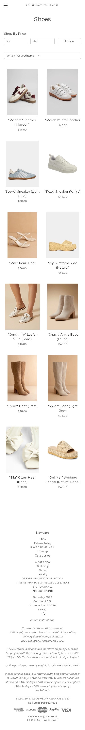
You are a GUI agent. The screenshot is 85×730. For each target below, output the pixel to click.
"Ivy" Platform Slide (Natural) (62, 265)
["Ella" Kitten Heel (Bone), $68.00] (22, 450)
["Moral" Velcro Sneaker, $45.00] (62, 92)
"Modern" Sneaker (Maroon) (22, 122)
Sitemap (42, 551)
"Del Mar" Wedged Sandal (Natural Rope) (63, 480)
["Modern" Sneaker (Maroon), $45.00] (22, 92)
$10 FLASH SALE (42, 586)
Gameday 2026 (42, 597)
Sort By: (11, 55)
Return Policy (42, 543)
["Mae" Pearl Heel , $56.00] (22, 235)
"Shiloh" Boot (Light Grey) (62, 408)
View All (42, 609)
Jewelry (42, 574)
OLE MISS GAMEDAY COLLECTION (42, 578)
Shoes (42, 570)
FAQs (42, 539)
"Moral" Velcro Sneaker (62, 120)
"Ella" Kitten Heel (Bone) (22, 480)
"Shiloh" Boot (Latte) (22, 406)
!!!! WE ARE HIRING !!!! (42, 547)
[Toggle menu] (5, 5)
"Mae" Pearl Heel (22, 263)
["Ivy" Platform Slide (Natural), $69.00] (62, 235)
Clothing (42, 566)
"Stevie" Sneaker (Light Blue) (22, 194)
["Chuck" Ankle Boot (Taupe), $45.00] (62, 307)
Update (69, 41)
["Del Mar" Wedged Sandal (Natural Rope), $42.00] (62, 450)
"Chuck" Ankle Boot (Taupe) (63, 337)
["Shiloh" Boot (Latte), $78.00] (22, 378)
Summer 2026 (43, 601)
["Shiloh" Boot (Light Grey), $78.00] (62, 378)
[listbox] (29, 56)
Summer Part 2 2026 (42, 605)
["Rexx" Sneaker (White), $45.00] (62, 164)
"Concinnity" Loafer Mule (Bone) (22, 337)
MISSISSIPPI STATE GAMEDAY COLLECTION (42, 582)
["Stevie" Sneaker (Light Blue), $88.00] (22, 164)
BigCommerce (49, 716)
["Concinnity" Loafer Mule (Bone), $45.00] (22, 307)
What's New (42, 562)
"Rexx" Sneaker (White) (63, 191)
